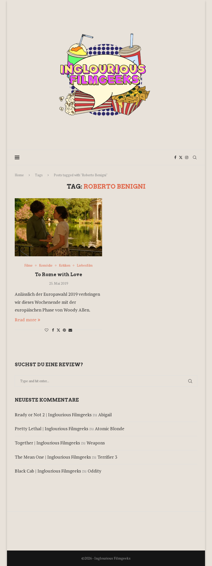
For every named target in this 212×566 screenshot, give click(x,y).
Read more (25, 320)
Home (19, 175)
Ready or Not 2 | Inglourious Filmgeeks (53, 415)
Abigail (105, 415)
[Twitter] (181, 157)
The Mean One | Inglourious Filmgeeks (53, 457)
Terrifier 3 (107, 457)
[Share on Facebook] (53, 330)
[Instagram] (186, 157)
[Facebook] (175, 157)
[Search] (194, 157)
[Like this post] (46, 330)
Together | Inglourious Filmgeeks (47, 443)
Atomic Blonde (109, 429)
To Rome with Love (58, 274)
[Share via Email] (70, 330)
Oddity (94, 471)
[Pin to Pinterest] (64, 330)
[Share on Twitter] (58, 330)
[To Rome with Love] (58, 227)
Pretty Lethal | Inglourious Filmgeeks (51, 429)
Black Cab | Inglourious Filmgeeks (48, 471)
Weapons (96, 443)
